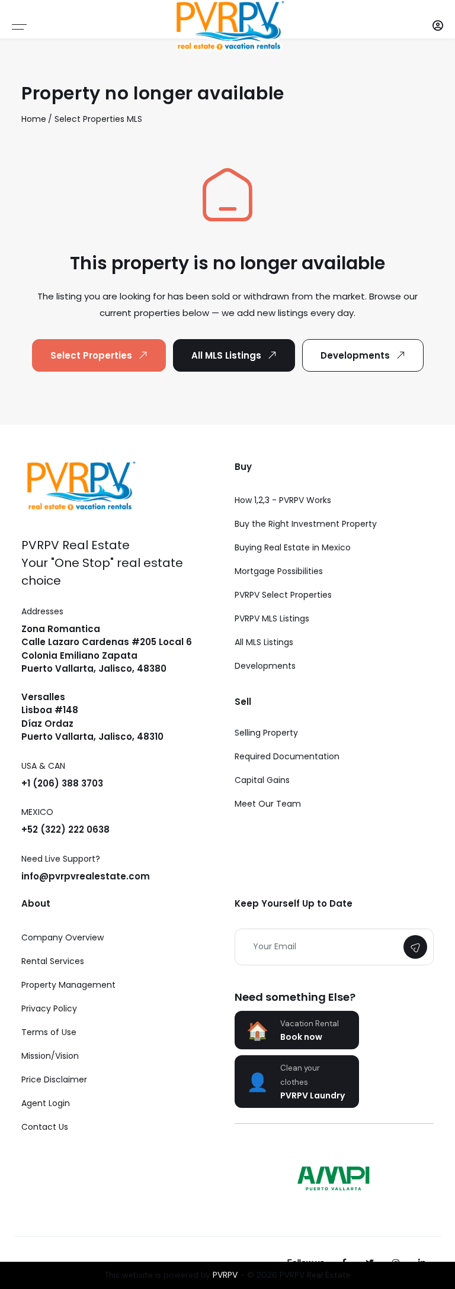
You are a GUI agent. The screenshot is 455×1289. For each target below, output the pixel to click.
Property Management (68, 985)
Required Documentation (287, 756)
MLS (134, 119)
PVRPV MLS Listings (272, 618)
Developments (355, 355)
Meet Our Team (268, 804)
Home (33, 119)
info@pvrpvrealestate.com (85, 876)
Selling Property (266, 733)
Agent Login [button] (45, 1103)
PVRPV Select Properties (283, 595)
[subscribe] (415, 947)
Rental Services (52, 961)
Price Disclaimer (54, 1079)
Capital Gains (262, 780)
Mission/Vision (50, 1056)
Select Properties (89, 119)
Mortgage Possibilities (279, 571)
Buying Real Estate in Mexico (293, 547)
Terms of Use (48, 1032)
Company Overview (62, 937)
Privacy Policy (49, 1008)
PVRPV (225, 1274)
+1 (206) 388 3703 (62, 783)
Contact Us (44, 1127)
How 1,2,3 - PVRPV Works (283, 500)
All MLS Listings (226, 355)
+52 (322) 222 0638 (65, 829)
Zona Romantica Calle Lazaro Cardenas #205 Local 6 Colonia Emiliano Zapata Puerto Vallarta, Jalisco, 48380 (106, 649)
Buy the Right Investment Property (306, 524)
